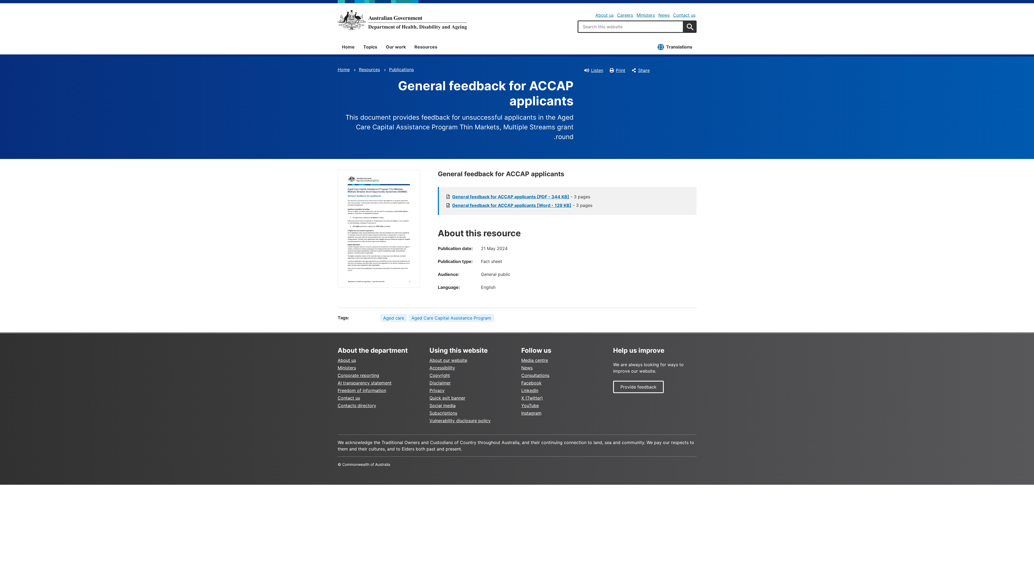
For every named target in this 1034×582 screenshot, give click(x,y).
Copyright (439, 375)
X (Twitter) (532, 398)
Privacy (437, 390)
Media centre (534, 360)
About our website (448, 360)
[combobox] (631, 26)
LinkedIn (529, 390)
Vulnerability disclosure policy (460, 420)
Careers (625, 15)
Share (644, 70)
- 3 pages (521, 196)
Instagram (531, 413)
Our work (396, 47)
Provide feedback (638, 387)
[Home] (402, 20)
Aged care (393, 318)
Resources (425, 47)
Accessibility (442, 367)
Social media (442, 405)
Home (348, 47)
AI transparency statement (365, 383)
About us (604, 15)
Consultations (535, 375)
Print (620, 70)
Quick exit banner (447, 398)
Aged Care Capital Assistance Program (451, 318)
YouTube (530, 405)
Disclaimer (440, 383)
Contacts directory (357, 405)
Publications (401, 69)
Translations (679, 47)
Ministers (646, 15)
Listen (597, 70)
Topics (370, 47)
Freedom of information (362, 390)
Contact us (684, 15)
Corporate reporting (358, 375)
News (664, 15)
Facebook (531, 383)
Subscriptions (443, 413)
